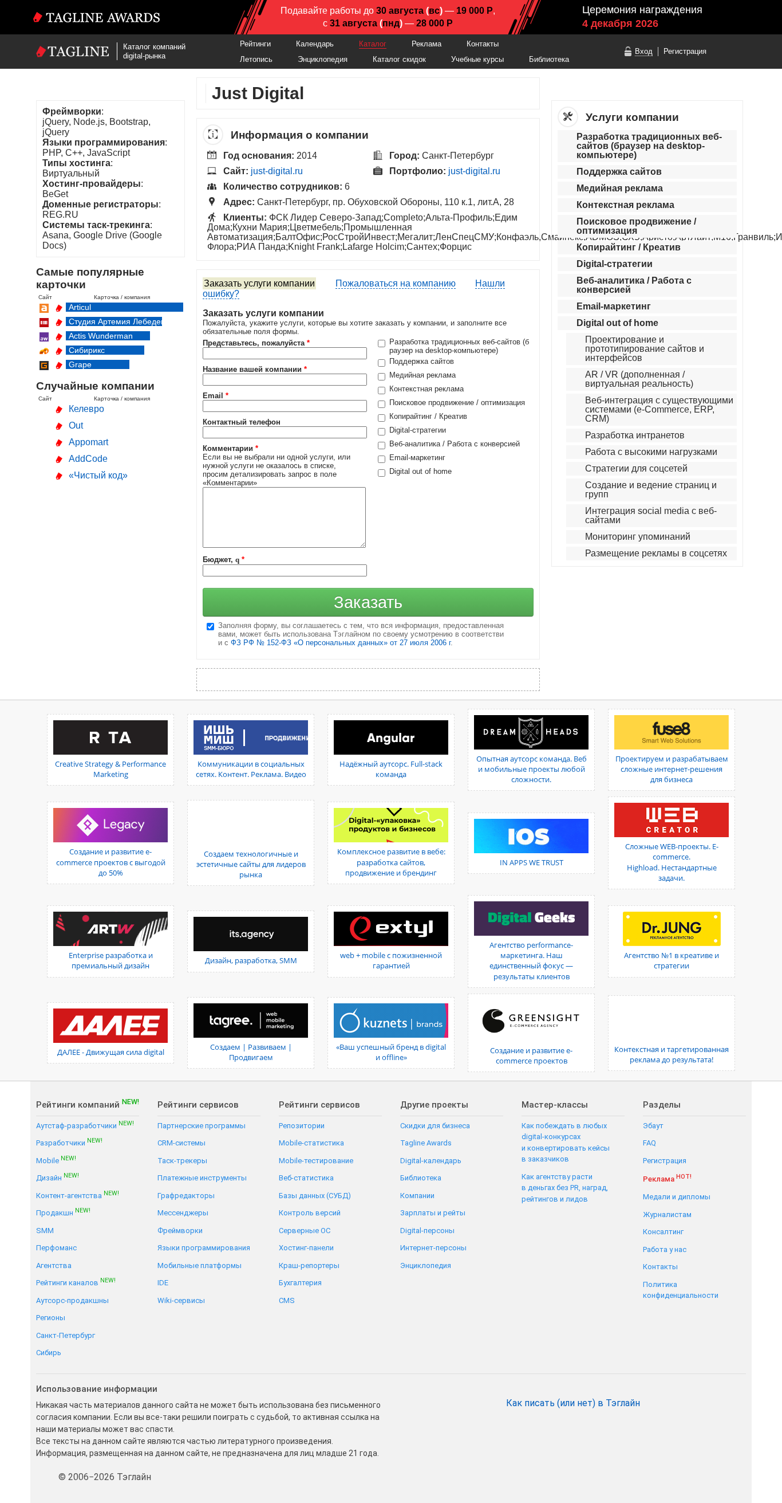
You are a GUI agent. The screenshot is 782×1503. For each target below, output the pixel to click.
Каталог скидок (399, 59)
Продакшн (63, 1212)
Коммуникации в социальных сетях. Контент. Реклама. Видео (251, 769)
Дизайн (57, 1177)
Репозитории (302, 1125)
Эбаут (653, 1125)
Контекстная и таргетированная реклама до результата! (671, 1054)
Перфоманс (56, 1247)
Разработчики (69, 1142)
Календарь (315, 44)
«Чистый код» (98, 475)
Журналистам (667, 1214)
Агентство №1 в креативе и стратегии (671, 960)
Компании (417, 1195)
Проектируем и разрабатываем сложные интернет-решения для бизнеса (671, 769)
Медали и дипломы (676, 1196)
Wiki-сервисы (181, 1300)
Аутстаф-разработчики (85, 1125)
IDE (162, 1282)
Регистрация (684, 51)
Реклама (426, 44)
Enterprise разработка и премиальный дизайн (111, 960)
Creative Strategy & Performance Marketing (110, 769)
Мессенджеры (182, 1212)
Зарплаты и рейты (432, 1212)
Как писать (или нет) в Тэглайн (573, 1403)
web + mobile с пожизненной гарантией (391, 960)
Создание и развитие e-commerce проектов (531, 1055)
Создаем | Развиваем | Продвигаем (251, 1052)
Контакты (483, 44)
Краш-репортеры (309, 1265)
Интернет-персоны (433, 1247)
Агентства (54, 1265)
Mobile (56, 1160)
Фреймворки (180, 1230)
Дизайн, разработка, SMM (251, 960)
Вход (644, 51)
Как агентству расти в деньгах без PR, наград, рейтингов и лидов (565, 1187)
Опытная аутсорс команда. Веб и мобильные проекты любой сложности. (531, 769)
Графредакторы (186, 1195)
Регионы (50, 1317)
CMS (287, 1300)
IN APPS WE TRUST (531, 862)
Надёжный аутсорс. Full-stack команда (391, 769)
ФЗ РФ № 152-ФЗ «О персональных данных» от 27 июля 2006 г (341, 642)
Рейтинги (255, 44)
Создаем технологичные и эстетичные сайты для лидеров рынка (251, 864)
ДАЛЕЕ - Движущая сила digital (110, 1052)
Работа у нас (664, 1249)
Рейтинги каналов (76, 1282)
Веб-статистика (306, 1178)
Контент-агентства (77, 1195)
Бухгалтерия (300, 1282)
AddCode (88, 459)
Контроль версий (310, 1212)
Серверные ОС (304, 1230)
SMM (45, 1230)
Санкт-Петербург (65, 1335)
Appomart (88, 442)
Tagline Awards (426, 1143)
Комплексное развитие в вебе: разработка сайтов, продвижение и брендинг (391, 861)
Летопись (256, 59)
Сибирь (48, 1352)
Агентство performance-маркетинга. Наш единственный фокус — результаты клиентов (531, 961)
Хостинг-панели (306, 1247)
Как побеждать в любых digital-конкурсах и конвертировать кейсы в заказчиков (566, 1142)
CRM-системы (181, 1143)
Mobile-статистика (311, 1143)
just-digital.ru (277, 171)
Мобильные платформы (199, 1265)
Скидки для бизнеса (435, 1125)
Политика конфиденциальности (680, 1290)
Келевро (86, 409)
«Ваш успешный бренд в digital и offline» (391, 1052)
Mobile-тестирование (316, 1160)
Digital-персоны (427, 1230)
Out (76, 425)
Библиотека (549, 59)
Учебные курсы (477, 59)
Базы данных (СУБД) (315, 1195)
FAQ (649, 1143)
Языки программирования (203, 1247)
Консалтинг (663, 1231)
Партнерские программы (201, 1125)
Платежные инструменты (202, 1178)
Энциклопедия (322, 59)
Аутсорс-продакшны (72, 1300)
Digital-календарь (430, 1160)
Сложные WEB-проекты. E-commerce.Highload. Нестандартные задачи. (671, 862)
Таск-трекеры (182, 1160)
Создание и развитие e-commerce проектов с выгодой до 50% (110, 861)
